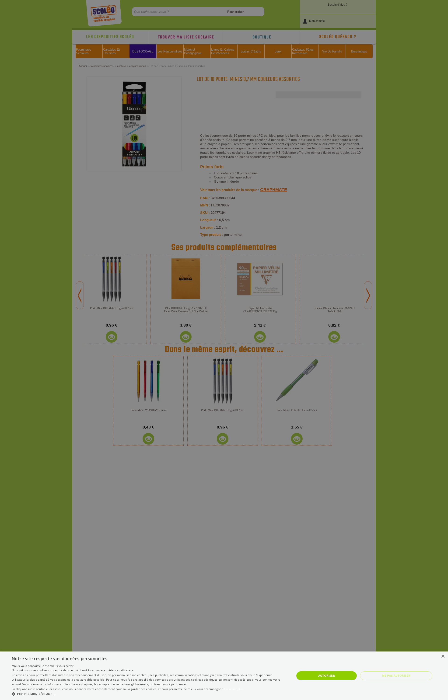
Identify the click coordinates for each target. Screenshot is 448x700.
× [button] (442, 656)
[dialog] (224, 675)
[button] (149, 694)
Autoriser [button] (326, 676)
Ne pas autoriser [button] (396, 676)
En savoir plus (233, 689)
